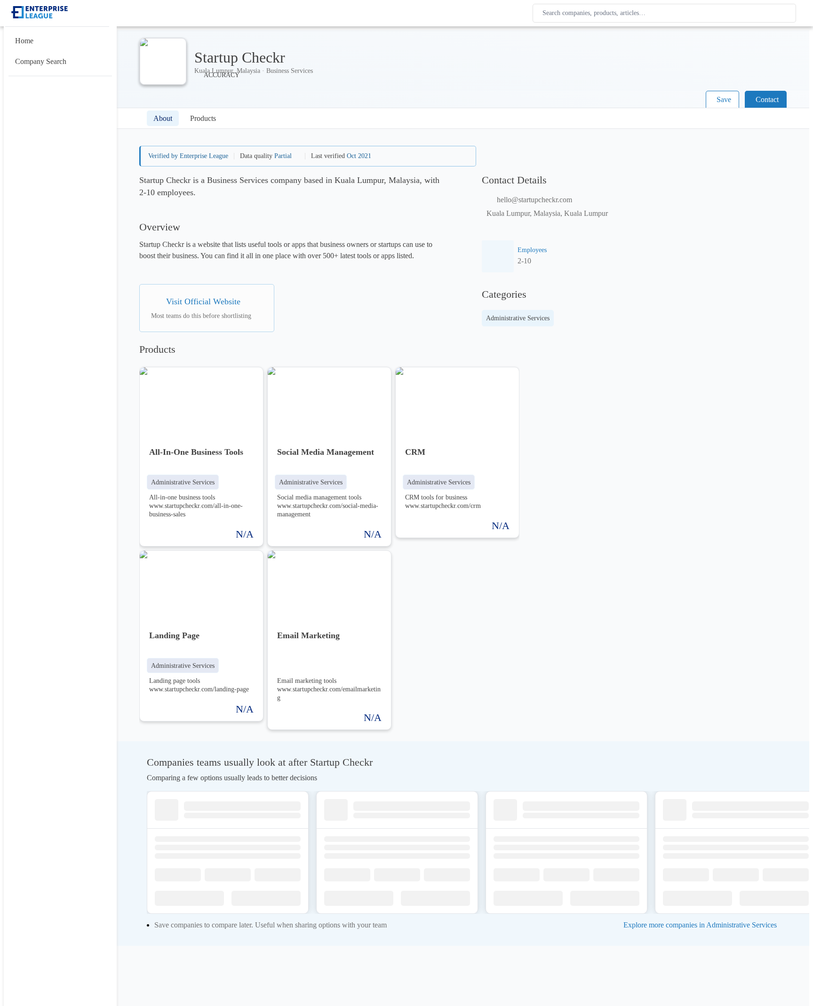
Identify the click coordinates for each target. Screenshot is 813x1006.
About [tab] (162, 118)
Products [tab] (203, 118)
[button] (183, 482)
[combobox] (666, 13)
